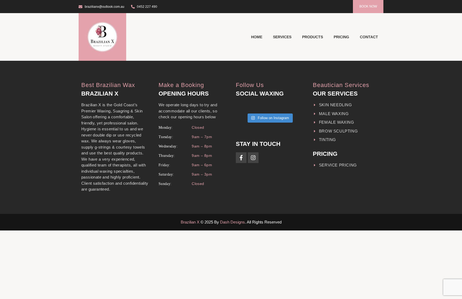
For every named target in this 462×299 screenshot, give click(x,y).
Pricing (341, 37)
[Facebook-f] (241, 157)
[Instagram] (253, 157)
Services (282, 37)
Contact (369, 37)
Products (312, 37)
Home (256, 37)
